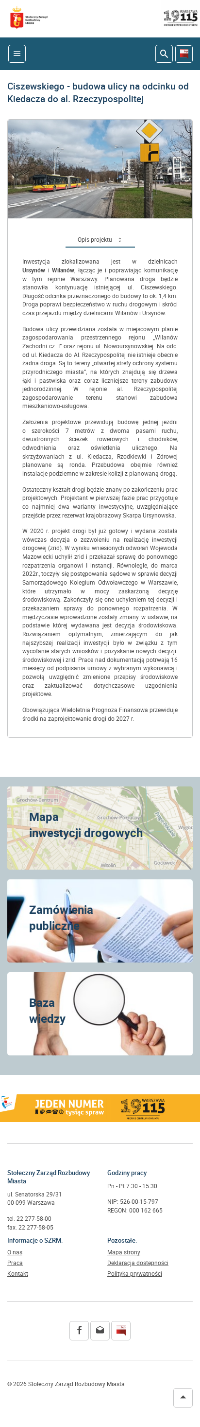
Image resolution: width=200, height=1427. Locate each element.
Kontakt (17, 1274)
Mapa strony (123, 1252)
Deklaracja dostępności (137, 1263)
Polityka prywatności (134, 1274)
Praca (15, 1263)
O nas (14, 1252)
